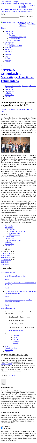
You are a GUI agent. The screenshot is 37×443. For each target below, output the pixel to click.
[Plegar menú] (5, 28)
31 (8, 262)
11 (9, 255)
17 (8, 258)
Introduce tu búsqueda (26, 16)
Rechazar (12, 375)
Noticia (18, 109)
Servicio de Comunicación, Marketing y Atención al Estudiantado (17, 75)
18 (10, 258)
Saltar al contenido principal (9, 1)
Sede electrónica (8, 9)
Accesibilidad (9, 350)
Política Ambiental (14, 40)
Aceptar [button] (4, 375)
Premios (23, 109)
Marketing (8, 47)
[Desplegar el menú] (3, 13)
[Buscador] (31, 11)
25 (10, 260)
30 (6, 262)
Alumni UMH (9, 49)
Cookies (7, 351)
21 (2, 260)
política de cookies (6, 364)
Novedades (8, 51)
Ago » (7, 264)
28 (2, 262)
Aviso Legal (8, 346)
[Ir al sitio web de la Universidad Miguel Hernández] (16, 3)
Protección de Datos (11, 348)
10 (8, 255)
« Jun (2, 264)
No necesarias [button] (5, 426)
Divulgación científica (15, 46)
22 (4, 260)
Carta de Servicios (14, 38)
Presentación (9, 31)
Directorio (12, 35)
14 (2, 258)
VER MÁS (8, 272)
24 (8, 260)
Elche (8, 109)
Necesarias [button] (4, 412)
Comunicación (9, 42)
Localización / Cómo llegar (17, 37)
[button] (9, 33)
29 (4, 262)
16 (6, 258)
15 (4, 258)
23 (6, 260)
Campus (3, 109)
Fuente (13, 109)
